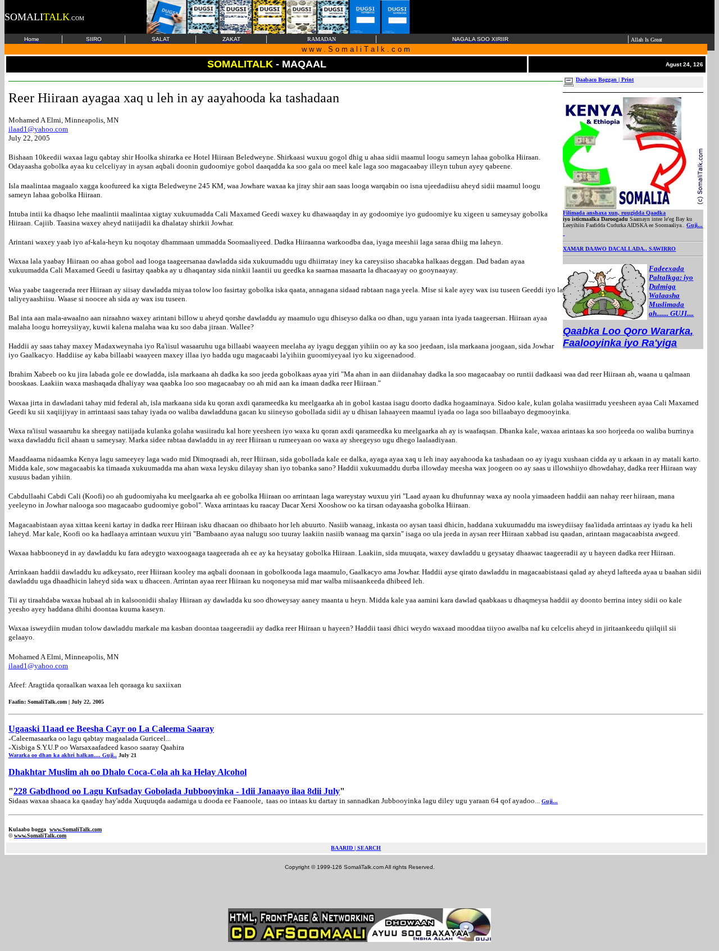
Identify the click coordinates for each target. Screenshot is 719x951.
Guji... (694, 225)
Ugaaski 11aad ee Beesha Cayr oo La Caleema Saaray (111, 728)
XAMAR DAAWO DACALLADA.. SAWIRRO (619, 249)
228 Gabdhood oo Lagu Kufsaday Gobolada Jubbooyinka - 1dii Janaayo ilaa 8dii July (176, 791)
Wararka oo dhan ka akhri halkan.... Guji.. (62, 755)
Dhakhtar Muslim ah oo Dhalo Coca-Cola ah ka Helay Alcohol (127, 772)
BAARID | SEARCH (356, 848)
